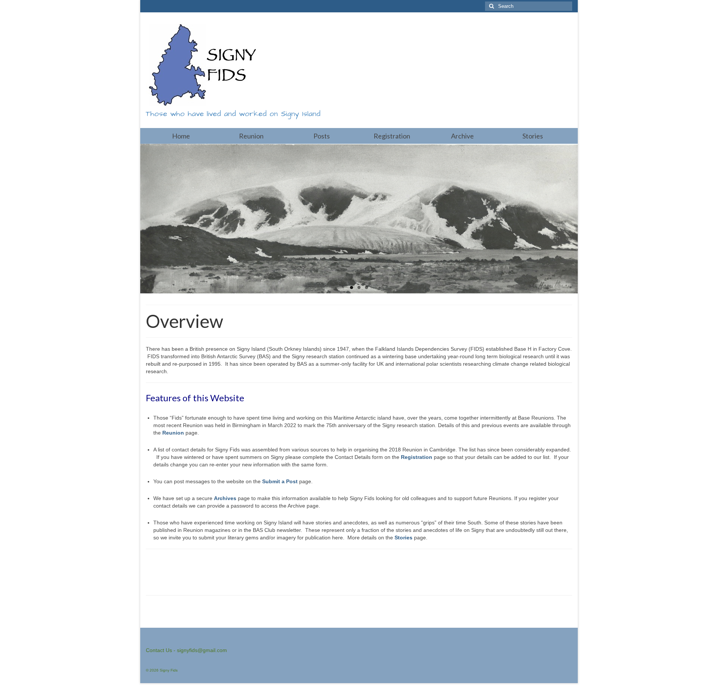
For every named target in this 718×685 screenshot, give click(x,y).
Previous (133, 219)
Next (584, 219)
